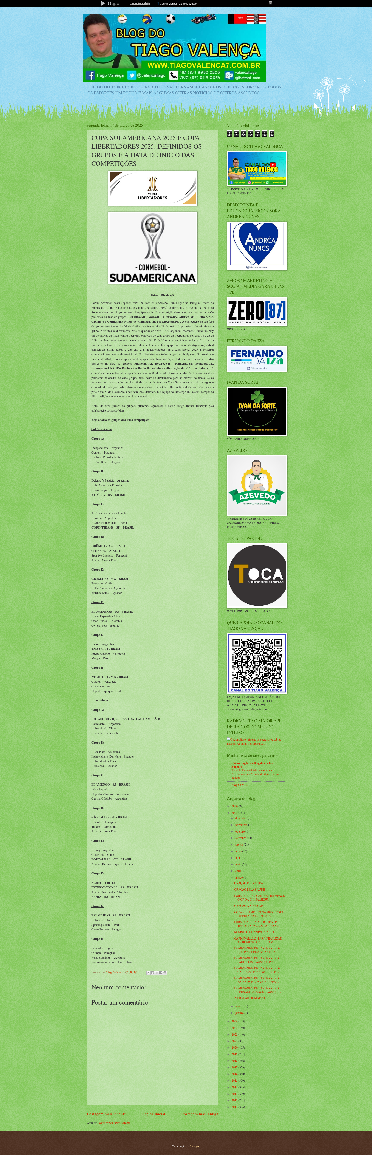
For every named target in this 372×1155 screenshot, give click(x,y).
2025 (235, 813)
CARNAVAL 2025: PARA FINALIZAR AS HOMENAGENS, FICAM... (258, 940)
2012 (235, 1100)
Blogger (194, 1146)
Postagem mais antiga (199, 1113)
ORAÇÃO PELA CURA (248, 883)
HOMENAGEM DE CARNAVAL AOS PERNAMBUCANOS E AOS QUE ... (258, 990)
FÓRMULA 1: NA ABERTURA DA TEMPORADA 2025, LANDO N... (256, 924)
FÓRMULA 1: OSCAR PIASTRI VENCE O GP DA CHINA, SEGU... (259, 897)
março (239, 877)
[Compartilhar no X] (157, 973)
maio (238, 864)
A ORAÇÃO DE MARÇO (249, 998)
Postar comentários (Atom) (114, 1123)
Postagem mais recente (106, 1113)
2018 (235, 1061)
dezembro (241, 818)
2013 (235, 1094)
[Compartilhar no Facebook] (161, 973)
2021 (235, 1041)
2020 (235, 1047)
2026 (235, 806)
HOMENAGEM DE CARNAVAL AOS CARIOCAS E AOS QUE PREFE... (257, 970)
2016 (235, 1074)
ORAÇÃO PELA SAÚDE (249, 889)
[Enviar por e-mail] (148, 973)
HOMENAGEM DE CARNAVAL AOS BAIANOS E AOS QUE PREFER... (257, 980)
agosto (239, 844)
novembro (241, 825)
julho (238, 851)
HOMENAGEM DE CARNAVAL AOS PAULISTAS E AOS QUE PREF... (257, 960)
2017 (235, 1067)
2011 (235, 1107)
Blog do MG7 (239, 785)
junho (239, 858)
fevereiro (241, 1006)
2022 (235, 1034)
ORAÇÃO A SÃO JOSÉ (248, 906)
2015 (235, 1080)
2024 (235, 1021)
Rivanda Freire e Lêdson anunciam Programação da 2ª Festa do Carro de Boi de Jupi (255, 773)
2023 (235, 1028)
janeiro (239, 1013)
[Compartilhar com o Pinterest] (165, 973)
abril (238, 871)
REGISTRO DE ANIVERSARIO (254, 932)
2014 (235, 1087)
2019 (235, 1054)
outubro (240, 831)
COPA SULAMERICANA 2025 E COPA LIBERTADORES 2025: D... (259, 914)
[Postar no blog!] (152, 973)
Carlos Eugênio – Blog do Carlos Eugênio (252, 765)
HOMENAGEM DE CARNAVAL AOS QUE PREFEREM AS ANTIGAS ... (257, 950)
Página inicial (153, 1113)
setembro (241, 838)
